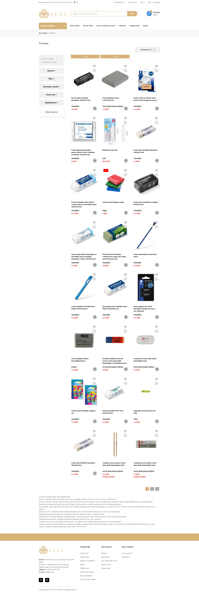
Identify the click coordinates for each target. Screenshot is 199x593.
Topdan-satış (105, 568)
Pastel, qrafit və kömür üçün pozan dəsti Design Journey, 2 (145, 99)
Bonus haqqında (86, 576)
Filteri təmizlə (51, 112)
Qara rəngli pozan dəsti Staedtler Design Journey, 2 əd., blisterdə (145, 309)
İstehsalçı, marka (51, 87)
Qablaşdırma (51, 103)
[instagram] (82, 2)
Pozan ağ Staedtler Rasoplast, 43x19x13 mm (146, 151)
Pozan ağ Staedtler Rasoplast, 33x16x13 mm (83, 464)
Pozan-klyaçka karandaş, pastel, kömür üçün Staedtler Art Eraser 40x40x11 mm (83, 152)
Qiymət (50, 71)
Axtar (132, 14)
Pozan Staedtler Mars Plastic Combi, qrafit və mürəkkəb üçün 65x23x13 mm (83, 204)
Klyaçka (85, 56)
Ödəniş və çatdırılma (87, 561)
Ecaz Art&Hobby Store (105, 26)
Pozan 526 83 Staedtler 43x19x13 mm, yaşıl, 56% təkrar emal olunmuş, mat (114, 256)
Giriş (149, 2)
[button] (72, 131)
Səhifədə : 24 (146, 50)
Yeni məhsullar (48, 59)
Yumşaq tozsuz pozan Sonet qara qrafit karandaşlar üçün (114, 464)
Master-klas (88, 26)
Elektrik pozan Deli (110, 150)
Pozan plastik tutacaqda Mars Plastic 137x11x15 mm (83, 308)
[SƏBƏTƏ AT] (95, 108)
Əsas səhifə (74, 26)
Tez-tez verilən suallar (88, 579)
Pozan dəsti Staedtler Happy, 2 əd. (83, 412)
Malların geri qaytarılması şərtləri (87, 570)
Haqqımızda (134, 26)
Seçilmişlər (133, 2)
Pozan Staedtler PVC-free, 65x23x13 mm (113, 412)
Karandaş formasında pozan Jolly (145, 412)
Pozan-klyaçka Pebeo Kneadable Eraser (80, 360)
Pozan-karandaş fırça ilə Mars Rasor (145, 255)
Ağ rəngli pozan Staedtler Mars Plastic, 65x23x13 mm (115, 308)
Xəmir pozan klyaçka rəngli (113, 202)
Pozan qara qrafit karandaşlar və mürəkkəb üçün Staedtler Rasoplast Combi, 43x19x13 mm (83, 256)
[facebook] (74, 2)
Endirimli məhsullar (50, 62)
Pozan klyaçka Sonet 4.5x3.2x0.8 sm (111, 99)
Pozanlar (52, 33)
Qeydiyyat (156, 2)
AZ (142, 2)
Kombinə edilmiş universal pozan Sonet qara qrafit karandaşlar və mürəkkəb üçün (114, 361)
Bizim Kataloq (48, 26)
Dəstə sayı (51, 95)
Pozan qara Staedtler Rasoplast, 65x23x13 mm (80, 99)
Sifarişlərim (125, 557)
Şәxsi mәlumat (127, 553)
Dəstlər (115, 56)
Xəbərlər (122, 26)
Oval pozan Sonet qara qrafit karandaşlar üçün (145, 360)
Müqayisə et (119, 2)
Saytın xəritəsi (106, 564)
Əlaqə (145, 26)
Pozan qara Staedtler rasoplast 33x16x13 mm (146, 203)
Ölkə (51, 79)
